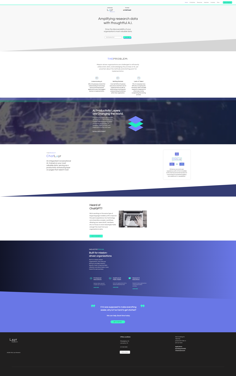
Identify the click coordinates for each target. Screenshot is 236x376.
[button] (192, 2)
